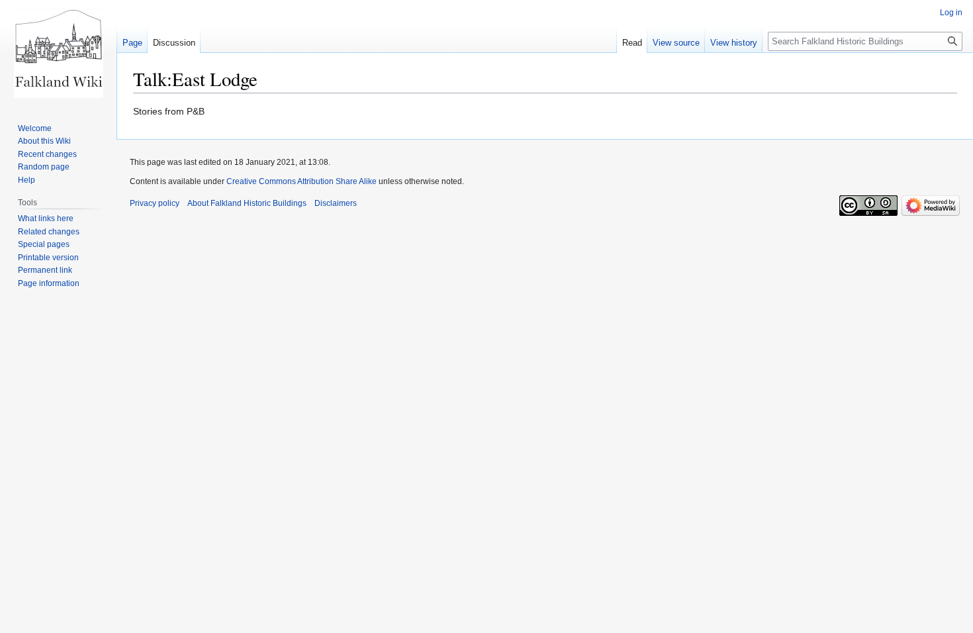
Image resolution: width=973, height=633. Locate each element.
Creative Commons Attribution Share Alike (301, 181)
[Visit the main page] (58, 53)
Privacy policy (154, 203)
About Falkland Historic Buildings (246, 203)
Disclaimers (335, 203)
